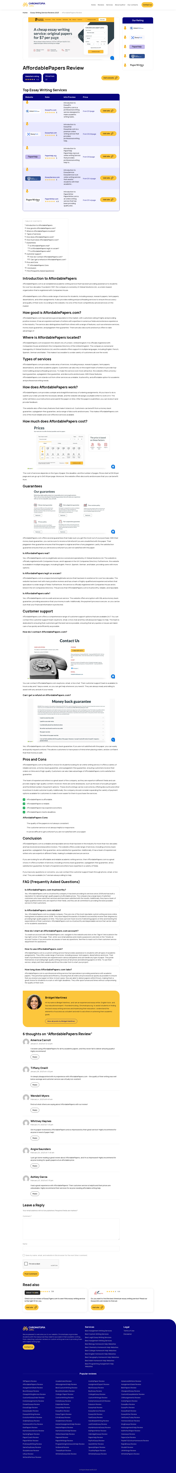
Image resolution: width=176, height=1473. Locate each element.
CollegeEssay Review (96, 1394)
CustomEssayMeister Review (133, 1394)
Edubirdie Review (62, 1404)
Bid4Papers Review (128, 1388)
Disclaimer (128, 1334)
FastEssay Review (95, 1417)
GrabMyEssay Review (31, 1421)
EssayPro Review (128, 1407)
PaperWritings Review (64, 1440)
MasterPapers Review (64, 1427)
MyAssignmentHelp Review (132, 1427)
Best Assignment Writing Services (98, 1331)
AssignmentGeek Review (131, 1384)
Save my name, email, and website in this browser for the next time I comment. (57, 1255)
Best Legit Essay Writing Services (98, 1337)
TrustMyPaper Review (97, 1450)
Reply (35, 1057)
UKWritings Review (128, 1450)
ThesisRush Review (63, 1450)
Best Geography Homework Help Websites (102, 1357)
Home (93, 5)
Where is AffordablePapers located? (40, 231)
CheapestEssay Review (130, 1391)
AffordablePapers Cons (39, 265)
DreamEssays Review (31, 1404)
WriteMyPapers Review (130, 1454)
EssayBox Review (128, 1404)
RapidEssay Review (128, 1444)
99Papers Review (30, 1381)
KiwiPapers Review (30, 1427)
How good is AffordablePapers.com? (41, 228)
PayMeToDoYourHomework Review (135, 1440)
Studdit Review (127, 1447)
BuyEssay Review (95, 1391)
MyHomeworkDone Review (33, 1431)
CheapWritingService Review (34, 1394)
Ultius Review (28, 1454)
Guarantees (31, 243)
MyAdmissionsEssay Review (99, 1427)
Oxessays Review (128, 1434)
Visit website (108, 78)
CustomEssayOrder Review (33, 1397)
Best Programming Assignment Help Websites (99, 1365)
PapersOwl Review (128, 1437)
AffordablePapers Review (33, 1384)
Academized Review (64, 1381)
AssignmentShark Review (33, 1388)
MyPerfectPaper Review (130, 1431)
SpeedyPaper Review (96, 1447)
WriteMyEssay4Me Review (66, 1454)
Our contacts (133, 5)
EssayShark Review (128, 1411)
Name (25, 1244)
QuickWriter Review (96, 1444)
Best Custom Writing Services (97, 1334)
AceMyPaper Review (96, 1381)
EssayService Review (96, 1411)
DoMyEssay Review (63, 1401)
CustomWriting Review (65, 1397)
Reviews (101, 5)
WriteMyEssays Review (97, 1454)
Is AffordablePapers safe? (40, 251)
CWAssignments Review (130, 1397)
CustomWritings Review (97, 1397)
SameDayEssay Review (32, 1447)
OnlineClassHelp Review (65, 1434)
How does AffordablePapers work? (40, 237)
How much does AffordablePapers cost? (43, 240)
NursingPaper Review (31, 1434)
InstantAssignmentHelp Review (68, 1424)
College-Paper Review (64, 1394)
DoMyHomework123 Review (99, 1401)
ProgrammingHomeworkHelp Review (70, 1444)
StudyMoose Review (31, 1450)
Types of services (34, 234)
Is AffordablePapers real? (40, 246)
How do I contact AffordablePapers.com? (46, 257)
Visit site (106, 110)
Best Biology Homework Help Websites (100, 1344)
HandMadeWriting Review (98, 1421)
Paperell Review (62, 1437)
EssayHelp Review (63, 1407)
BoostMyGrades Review (65, 1391)
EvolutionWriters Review (32, 1417)
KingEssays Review (128, 1424)
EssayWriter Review (129, 1414)
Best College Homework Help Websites (100, 1350)
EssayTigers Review (63, 1414)
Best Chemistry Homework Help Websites (101, 1347)
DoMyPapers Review (129, 1401)
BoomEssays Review (31, 1391)
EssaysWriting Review (31, 1414)
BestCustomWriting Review (66, 1388)
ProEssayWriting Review (32, 1444)
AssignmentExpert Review (98, 1384)
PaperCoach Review (31, 1437)
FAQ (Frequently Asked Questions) (40, 271)
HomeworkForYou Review (33, 1424)
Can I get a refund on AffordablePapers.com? (48, 259)
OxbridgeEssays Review (97, 1434)
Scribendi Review (62, 1447)
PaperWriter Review (30, 1440)
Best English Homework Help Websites (100, 1354)
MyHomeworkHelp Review (66, 1431)
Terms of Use (129, 1331)
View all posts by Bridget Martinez (61, 1021)
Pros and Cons (32, 262)
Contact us (147, 5)
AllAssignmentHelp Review (66, 1384)
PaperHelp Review (95, 1437)
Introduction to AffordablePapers (39, 225)
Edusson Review (94, 1404)
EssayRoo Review (63, 1411)
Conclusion (31, 268)
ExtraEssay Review (63, 1417)
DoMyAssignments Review (33, 1401)
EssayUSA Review (95, 1414)
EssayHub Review (95, 1407)
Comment (27, 1216)
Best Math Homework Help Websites (99, 1360)
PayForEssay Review (96, 1440)
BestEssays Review (96, 1388)
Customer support (33, 254)
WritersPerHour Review (32, 1457)
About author (120, 5)
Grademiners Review (64, 1421)
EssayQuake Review (31, 1411)
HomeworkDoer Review (130, 1421)
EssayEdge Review (30, 1407)
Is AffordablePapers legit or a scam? (45, 248)
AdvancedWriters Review (131, 1381)
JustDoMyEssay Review (97, 1424)
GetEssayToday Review (130, 1417)
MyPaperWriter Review (97, 1431)
